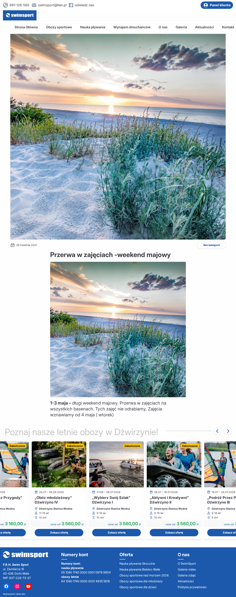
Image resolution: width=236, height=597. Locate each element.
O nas (163, 27)
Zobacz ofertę (59, 532)
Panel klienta (220, 5)
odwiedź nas (84, 5)
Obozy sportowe (59, 27)
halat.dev (20, 594)
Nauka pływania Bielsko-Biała (139, 569)
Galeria (181, 27)
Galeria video (187, 569)
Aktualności (204, 27)
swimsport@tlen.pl (52, 5)
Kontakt (228, 27)
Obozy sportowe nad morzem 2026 (144, 575)
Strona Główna (26, 27)
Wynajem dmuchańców (131, 27)
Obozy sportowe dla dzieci (138, 587)
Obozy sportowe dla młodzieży (141, 581)
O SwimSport (187, 563)
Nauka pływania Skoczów (137, 563)
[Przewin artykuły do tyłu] (217, 431)
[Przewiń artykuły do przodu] (228, 431)
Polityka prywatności (192, 587)
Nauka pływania (92, 27)
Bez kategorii (211, 245)
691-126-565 (19, 5)
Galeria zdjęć (187, 575)
